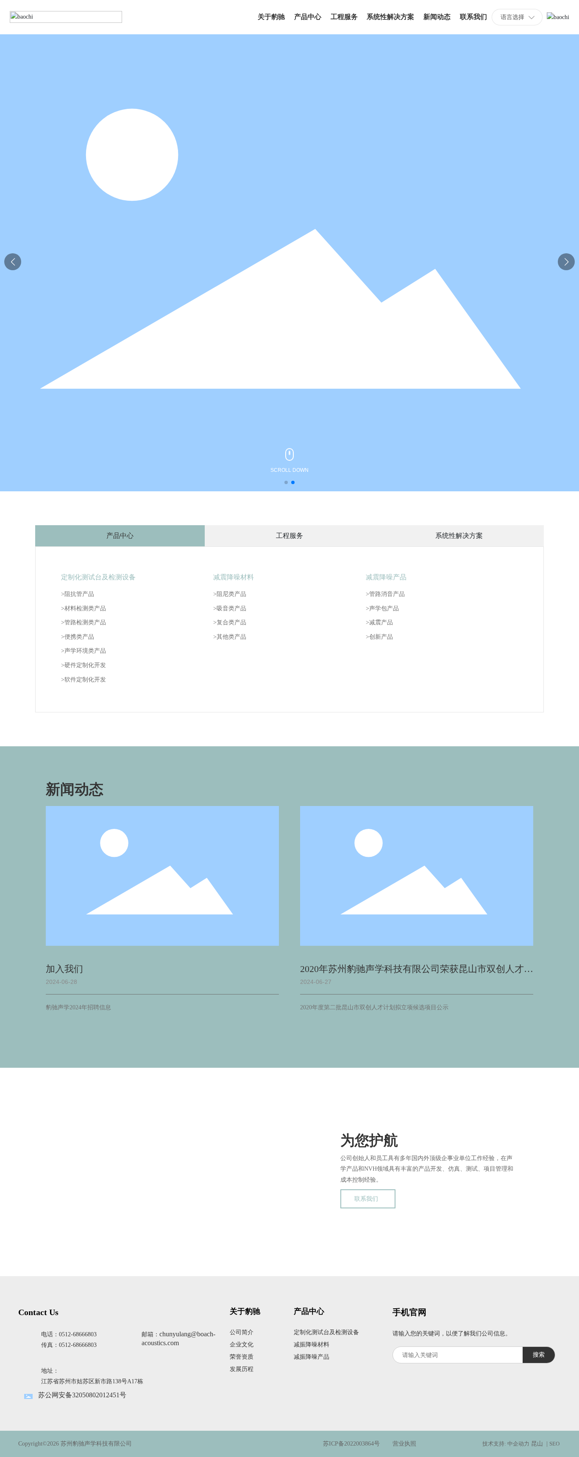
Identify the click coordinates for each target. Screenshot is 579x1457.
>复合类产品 (229, 622)
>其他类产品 (229, 637)
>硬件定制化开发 (83, 665)
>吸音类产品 (229, 608)
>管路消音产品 (385, 594)
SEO (555, 1443)
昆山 (537, 1443)
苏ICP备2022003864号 (351, 1443)
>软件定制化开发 (83, 679)
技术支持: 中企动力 (505, 1443)
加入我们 (64, 969)
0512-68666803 (78, 1334)
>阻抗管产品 (77, 594)
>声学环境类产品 (83, 651)
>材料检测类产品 (83, 608)
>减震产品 (379, 622)
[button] (286, 482)
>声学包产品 (382, 608)
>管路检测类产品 (83, 622)
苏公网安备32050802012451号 (82, 1395)
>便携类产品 (77, 637)
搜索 (539, 1355)
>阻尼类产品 (229, 594)
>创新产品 (379, 637)
